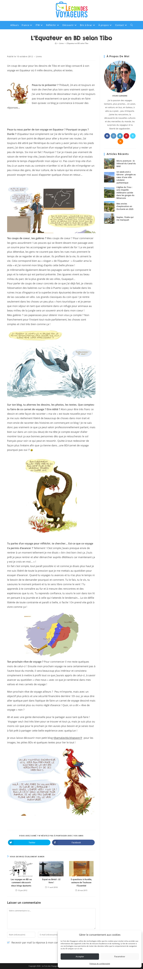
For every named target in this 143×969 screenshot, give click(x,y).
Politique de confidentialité (100, 963)
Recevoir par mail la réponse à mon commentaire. (41, 942)
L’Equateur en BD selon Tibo (77, 43)
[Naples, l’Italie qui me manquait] (109, 218)
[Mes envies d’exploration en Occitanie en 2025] (109, 206)
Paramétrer (119, 956)
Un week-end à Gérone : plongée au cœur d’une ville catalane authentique (126, 177)
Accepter (80, 956)
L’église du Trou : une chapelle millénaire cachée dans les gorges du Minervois (125, 192)
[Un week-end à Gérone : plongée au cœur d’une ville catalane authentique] (109, 177)
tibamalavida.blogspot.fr (67, 737)
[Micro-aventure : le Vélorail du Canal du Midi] (109, 163)
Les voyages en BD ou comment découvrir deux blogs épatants (21, 882)
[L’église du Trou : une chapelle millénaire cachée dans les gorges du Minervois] (109, 192)
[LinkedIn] (120, 136)
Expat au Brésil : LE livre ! (51, 881)
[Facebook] (107, 136)
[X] (133, 136)
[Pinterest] (126, 136)
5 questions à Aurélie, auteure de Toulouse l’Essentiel (81, 882)
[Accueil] (56, 43)
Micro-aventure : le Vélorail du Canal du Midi (126, 163)
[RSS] (120, 141)
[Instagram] (113, 136)
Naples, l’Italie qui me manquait (125, 218)
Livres (39, 56)
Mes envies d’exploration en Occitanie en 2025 (124, 206)
